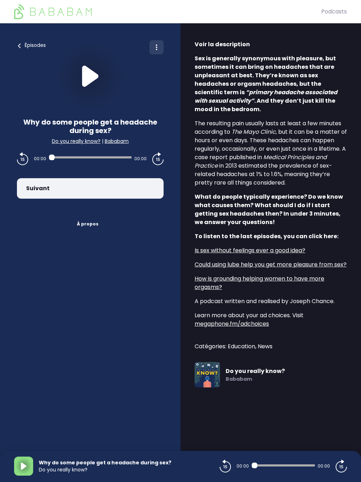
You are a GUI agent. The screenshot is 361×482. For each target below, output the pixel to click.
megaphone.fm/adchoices (232, 324)
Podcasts (334, 11)
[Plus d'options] (156, 47)
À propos (87, 224)
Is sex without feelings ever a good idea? (250, 250)
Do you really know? (76, 141)
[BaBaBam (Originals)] (167, 12)
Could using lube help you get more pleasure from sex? (271, 264)
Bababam (117, 141)
